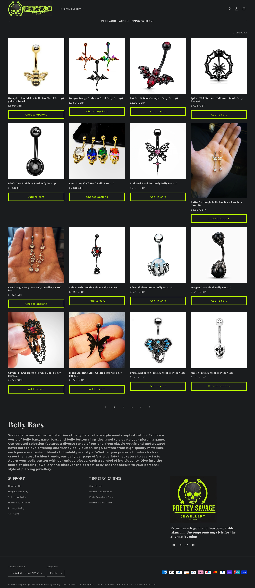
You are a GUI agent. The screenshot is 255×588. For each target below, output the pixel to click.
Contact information (145, 584)
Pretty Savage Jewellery (28, 584)
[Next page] (149, 406)
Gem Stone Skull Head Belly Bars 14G (92, 183)
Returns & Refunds (19, 502)
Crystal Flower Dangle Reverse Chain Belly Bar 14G (34, 374)
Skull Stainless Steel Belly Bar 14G (212, 372)
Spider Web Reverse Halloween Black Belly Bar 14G (217, 100)
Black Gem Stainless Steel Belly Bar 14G (32, 183)
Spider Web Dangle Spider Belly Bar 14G (93, 287)
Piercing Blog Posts (100, 502)
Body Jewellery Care (101, 497)
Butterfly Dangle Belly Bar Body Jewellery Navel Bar (216, 204)
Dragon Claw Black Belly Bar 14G (211, 287)
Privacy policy (87, 584)
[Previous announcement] (9, 21)
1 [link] (105, 406)
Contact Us (14, 486)
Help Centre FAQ (18, 491)
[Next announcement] (246, 21)
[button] (71, 8)
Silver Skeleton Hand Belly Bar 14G (151, 287)
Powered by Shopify (50, 584)
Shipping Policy (17, 497)
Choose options (36, 114)
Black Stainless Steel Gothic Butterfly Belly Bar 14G (95, 374)
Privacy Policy (16, 508)
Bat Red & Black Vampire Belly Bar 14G (154, 98)
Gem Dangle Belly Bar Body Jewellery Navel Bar (34, 289)
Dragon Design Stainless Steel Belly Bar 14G (96, 98)
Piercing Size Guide (101, 491)
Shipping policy (124, 584)
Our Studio (95, 486)
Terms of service (105, 584)
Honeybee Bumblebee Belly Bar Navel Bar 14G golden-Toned (36, 100)
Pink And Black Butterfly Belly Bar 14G (154, 183)
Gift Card (13, 513)
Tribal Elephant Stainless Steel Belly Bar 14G (157, 372)
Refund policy (70, 584)
